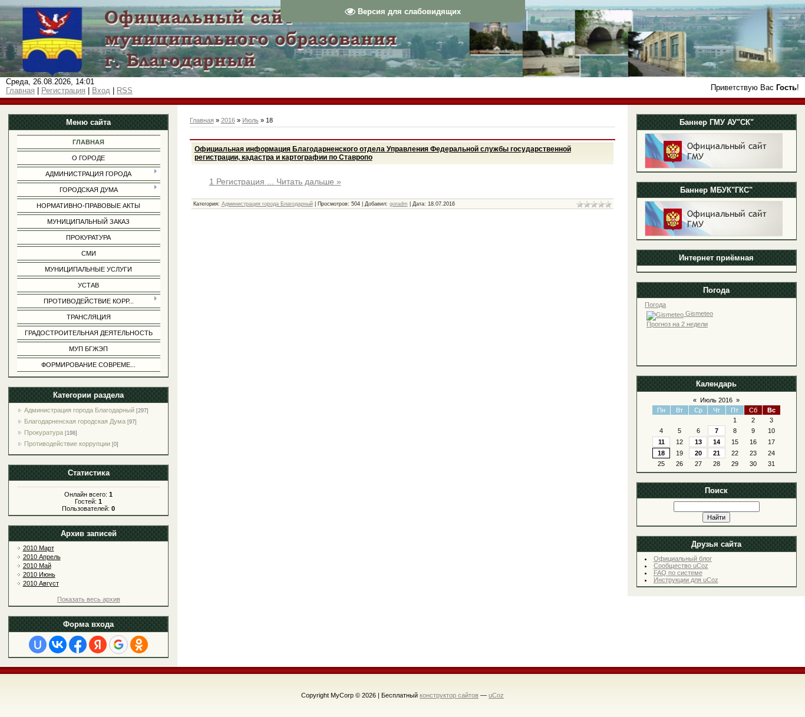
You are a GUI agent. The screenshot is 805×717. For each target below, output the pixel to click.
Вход (101, 90)
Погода (655, 304)
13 (698, 441)
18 (661, 453)
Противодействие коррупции (67, 443)
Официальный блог (683, 558)
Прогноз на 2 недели (677, 324)
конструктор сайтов (449, 695)
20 (698, 453)
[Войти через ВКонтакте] (58, 644)
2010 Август (41, 583)
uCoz (496, 695)
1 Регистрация (242, 181)
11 (661, 441)
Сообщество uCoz (681, 565)
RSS (125, 90)
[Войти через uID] (38, 644)
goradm (399, 204)
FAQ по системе (678, 572)
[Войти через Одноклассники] (139, 644)
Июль (250, 120)
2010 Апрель (42, 556)
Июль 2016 (716, 400)
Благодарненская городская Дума (75, 421)
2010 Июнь (39, 574)
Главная (20, 90)
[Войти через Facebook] (78, 644)
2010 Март (38, 547)
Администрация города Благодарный (79, 410)
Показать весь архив (88, 599)
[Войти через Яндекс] (98, 644)
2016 (228, 120)
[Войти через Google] (118, 644)
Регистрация (63, 90)
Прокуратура (43, 432)
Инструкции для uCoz (686, 579)
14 (716, 441)
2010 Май (37, 565)
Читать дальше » (308, 181)
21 (716, 453)
